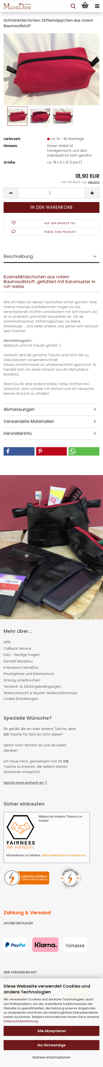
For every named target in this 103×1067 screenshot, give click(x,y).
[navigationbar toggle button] (97, 6)
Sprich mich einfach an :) (25, 782)
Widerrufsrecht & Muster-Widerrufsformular (40, 693)
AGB (7, 642)
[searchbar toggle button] (73, 6)
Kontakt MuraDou (18, 661)
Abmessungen (19, 409)
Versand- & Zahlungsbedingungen (32, 686)
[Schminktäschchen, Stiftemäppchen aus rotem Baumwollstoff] (51, 69)
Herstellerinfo (18, 433)
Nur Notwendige (51, 1045)
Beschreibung (18, 256)
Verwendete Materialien (29, 421)
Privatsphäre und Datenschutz (29, 673)
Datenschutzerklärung (21, 1021)
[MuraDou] (15, 6)
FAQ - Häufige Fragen (22, 654)
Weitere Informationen (51, 1057)
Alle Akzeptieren (51, 1031)
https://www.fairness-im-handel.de (64, 855)
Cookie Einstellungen (21, 698)
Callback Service (17, 648)
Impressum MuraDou (21, 667)
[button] (11, 193)
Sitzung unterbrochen (22, 680)
